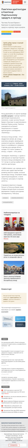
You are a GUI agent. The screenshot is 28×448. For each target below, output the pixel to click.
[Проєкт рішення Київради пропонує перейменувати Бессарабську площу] (14, 268)
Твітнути (15, 4)
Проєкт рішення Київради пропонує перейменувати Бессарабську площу (12, 278)
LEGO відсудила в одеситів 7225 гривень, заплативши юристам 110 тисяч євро (13, 391)
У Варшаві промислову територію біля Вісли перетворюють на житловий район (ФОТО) (13, 361)
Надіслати (21, 4)
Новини (18, 31)
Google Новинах (19, 85)
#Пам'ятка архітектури (17, 197)
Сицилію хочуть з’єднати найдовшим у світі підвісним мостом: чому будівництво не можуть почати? (13, 370)
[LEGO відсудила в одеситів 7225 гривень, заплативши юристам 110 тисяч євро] (14, 224)
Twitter (21, 83)
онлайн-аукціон (7, 116)
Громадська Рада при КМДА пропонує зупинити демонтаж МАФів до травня (13, 411)
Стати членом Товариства (12, 74)
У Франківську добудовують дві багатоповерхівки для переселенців (11, 406)
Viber (11, 85)
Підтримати (14, 6)
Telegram (15, 83)
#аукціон (5, 197)
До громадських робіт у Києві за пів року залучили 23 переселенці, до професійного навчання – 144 (13, 344)
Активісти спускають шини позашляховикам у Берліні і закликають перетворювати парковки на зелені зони (13, 379)
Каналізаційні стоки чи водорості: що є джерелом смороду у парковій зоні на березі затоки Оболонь (12, 352)
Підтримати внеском (15, 2)
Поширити (7, 4)
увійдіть (5, 299)
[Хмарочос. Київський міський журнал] (6, 2)
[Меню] (25, 2)
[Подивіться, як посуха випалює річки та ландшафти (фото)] (14, 248)
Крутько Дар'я (8, 33)
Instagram (7, 85)
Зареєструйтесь (14, 297)
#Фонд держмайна (7, 202)
